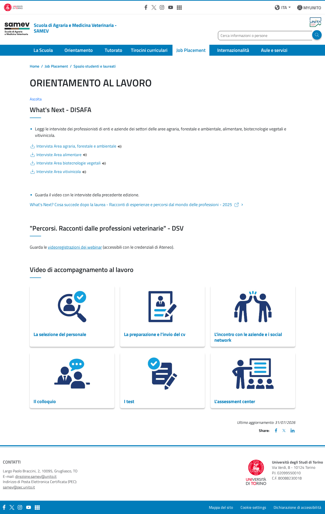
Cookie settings (253, 507)
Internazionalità (233, 50)
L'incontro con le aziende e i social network (248, 337)
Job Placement (191, 50)
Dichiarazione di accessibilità (297, 507)
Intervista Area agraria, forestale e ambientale (76, 146)
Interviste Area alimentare (59, 155)
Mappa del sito (221, 507)
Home (34, 66)
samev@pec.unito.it (19, 487)
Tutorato (113, 50)
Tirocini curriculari (149, 50)
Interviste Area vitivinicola (58, 172)
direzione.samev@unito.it (36, 476)
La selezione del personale (60, 334)
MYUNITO (312, 7)
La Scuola (43, 50)
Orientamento (78, 50)
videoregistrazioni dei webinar (75, 247)
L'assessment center (234, 401)
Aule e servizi (274, 50)
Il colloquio (45, 401)
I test (129, 401)
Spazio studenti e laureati (95, 66)
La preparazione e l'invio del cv (154, 334)
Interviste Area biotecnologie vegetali (68, 163)
